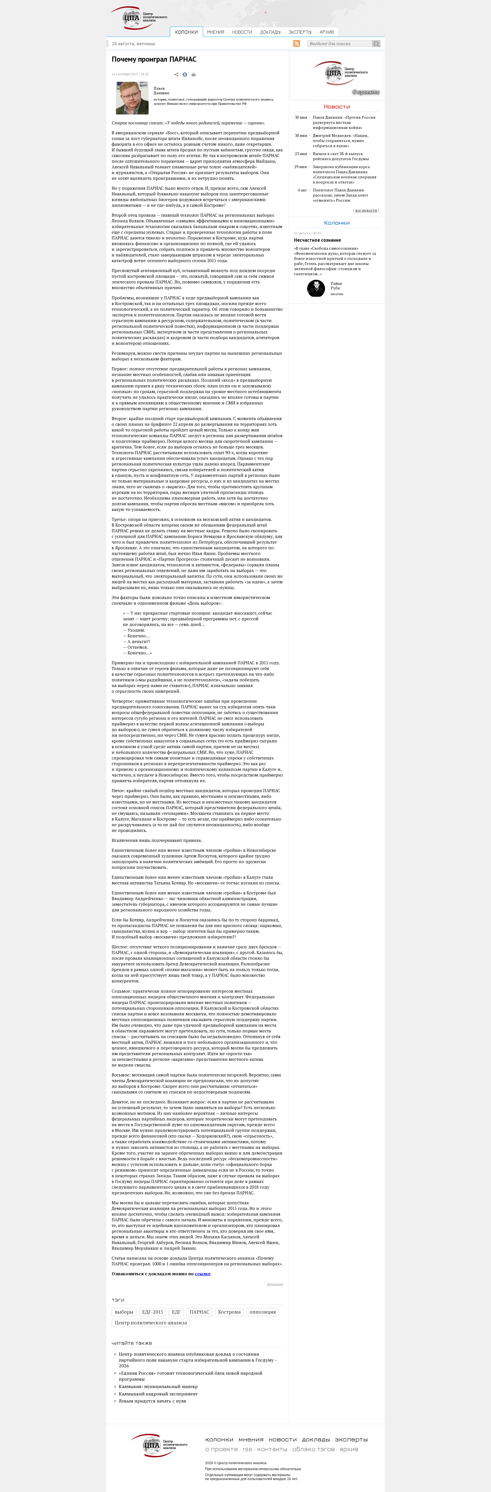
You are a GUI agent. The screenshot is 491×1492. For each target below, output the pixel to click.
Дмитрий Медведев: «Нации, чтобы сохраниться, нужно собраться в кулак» (340, 140)
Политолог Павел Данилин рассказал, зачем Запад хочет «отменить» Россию (340, 195)
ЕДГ (176, 1312)
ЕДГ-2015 (152, 1312)
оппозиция (262, 1312)
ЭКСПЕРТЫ (300, 32)
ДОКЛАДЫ (270, 32)
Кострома (229, 1312)
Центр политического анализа (151, 1322)
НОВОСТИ (242, 32)
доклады (316, 1439)
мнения (251, 1439)
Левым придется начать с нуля (152, 1401)
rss (247, 1449)
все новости (366, 210)
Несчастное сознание (317, 240)
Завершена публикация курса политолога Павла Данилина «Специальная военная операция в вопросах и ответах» (344, 174)
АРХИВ (327, 32)
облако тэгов (313, 1449)
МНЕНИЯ (215, 32)
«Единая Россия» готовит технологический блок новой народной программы (190, 1376)
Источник (275, 1284)
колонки (219, 1439)
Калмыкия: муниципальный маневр (158, 1386)
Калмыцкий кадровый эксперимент (158, 1394)
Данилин (161, 92)
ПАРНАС (199, 1312)
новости (283, 1439)
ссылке (203, 1273)
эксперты (351, 1439)
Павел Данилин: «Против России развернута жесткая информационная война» (344, 122)
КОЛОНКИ (186, 32)
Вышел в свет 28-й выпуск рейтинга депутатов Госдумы (341, 156)
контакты (272, 1449)
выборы (124, 1312)
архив (349, 1449)
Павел (159, 88)
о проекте (221, 1449)
